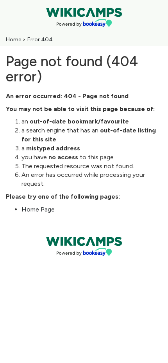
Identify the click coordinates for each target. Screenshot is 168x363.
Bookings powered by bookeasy (84, 262)
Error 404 (40, 39)
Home (13, 39)
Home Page (38, 209)
